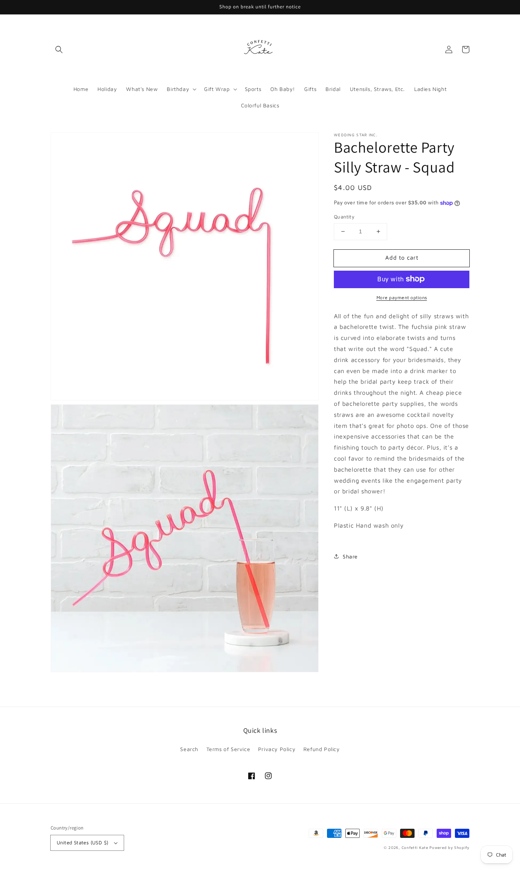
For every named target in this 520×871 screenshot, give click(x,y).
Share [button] (350, 556)
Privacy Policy (276, 749)
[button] (59, 49)
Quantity (344, 217)
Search (189, 749)
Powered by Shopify (449, 847)
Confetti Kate (416, 847)
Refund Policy (321, 749)
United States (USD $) (82, 842)
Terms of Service (228, 749)
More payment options (401, 297)
